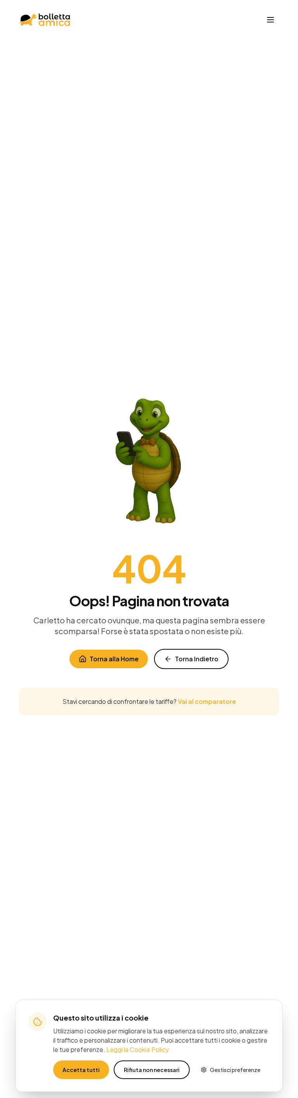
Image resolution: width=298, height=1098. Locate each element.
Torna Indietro (196, 659)
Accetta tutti (81, 1069)
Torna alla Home (114, 659)
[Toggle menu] (270, 19)
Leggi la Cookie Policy (137, 1049)
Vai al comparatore (207, 701)
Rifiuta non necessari (152, 1069)
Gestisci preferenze (235, 1069)
